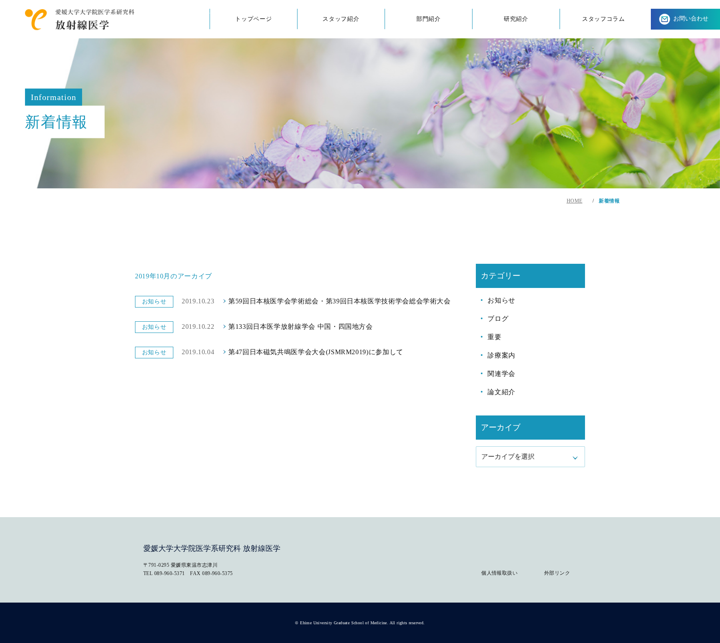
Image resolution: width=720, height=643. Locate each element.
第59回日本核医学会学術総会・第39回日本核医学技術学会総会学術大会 (339, 301)
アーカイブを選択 (508, 456)
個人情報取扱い (499, 573)
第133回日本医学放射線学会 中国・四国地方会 (300, 326)
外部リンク (557, 573)
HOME (574, 201)
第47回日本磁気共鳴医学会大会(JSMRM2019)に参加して (315, 351)
